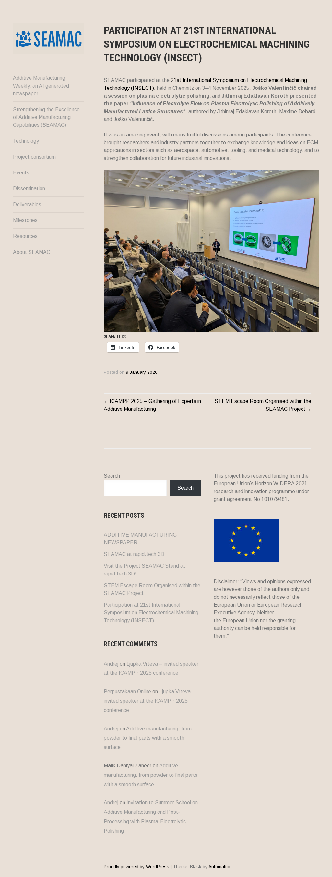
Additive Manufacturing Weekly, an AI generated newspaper (41, 85)
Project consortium (34, 157)
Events (21, 172)
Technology (26, 141)
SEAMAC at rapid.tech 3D (134, 554)
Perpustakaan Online (127, 691)
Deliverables (27, 204)
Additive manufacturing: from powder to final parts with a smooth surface (148, 738)
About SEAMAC (31, 252)
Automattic (219, 866)
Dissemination (29, 188)
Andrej (111, 664)
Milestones (25, 220)
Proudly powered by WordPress (136, 866)
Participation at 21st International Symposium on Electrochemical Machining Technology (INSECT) (151, 612)
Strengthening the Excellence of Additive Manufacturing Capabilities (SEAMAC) (46, 117)
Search (112, 476)
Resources (25, 236)
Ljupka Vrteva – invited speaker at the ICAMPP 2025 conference (149, 701)
